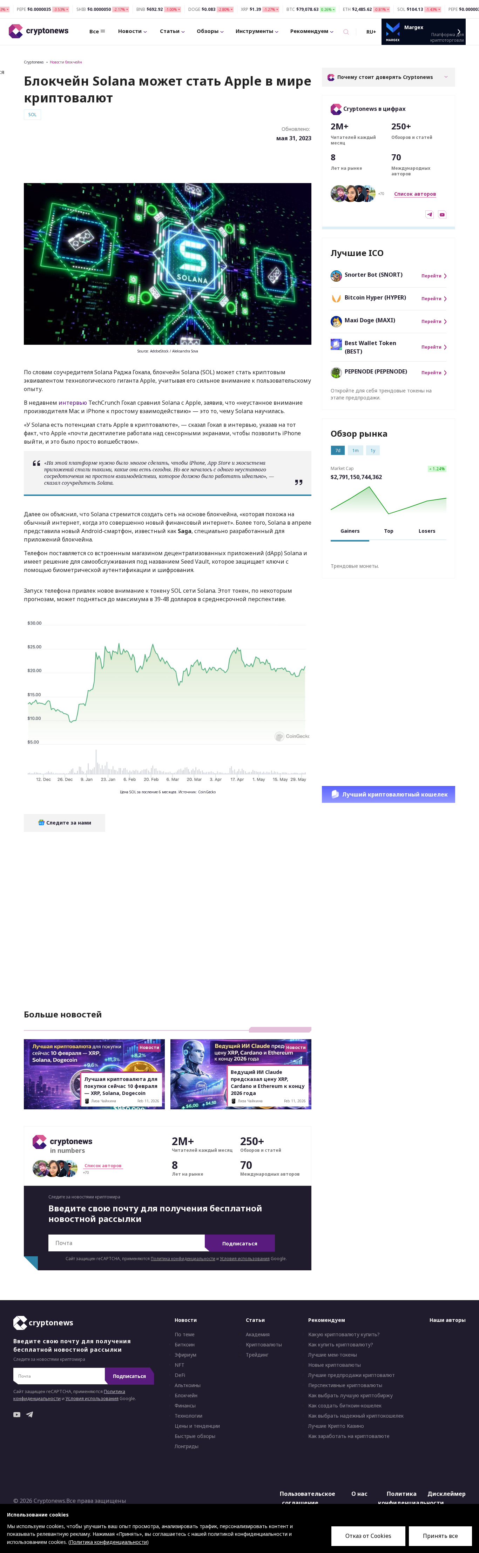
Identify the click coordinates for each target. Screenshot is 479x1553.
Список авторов (415, 193)
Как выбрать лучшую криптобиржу (350, 1395)
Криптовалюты (264, 1344)
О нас (359, 1494)
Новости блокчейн (66, 62)
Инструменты (254, 30)
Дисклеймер (446, 1494)
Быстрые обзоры (195, 1436)
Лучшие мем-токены (332, 1355)
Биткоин (185, 1344)
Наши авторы (448, 1320)
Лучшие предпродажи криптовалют (351, 1375)
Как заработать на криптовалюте (349, 1436)
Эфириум (185, 1355)
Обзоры (207, 30)
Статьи (170, 30)
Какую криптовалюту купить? (344, 1334)
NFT (179, 1365)
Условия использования (245, 1259)
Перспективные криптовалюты (345, 1385)
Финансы (185, 1406)
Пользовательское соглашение (302, 1498)
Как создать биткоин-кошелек (345, 1406)
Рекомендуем (309, 30)
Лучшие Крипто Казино (336, 1426)
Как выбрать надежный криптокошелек (356, 1416)
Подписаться (239, 1243)
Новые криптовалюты (334, 1365)
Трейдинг (257, 1355)
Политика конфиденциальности (183, 1259)
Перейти (431, 276)
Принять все (440, 1536)
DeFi (180, 1375)
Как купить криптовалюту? (340, 1344)
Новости (130, 30)
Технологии (188, 1416)
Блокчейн (186, 1395)
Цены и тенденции (197, 1426)
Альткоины (188, 1385)
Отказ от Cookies (368, 1536)
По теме (185, 1334)
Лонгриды (186, 1446)
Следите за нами (68, 822)
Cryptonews (33, 62)
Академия (258, 1334)
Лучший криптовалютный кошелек (395, 794)
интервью (73, 402)
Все (94, 31)
